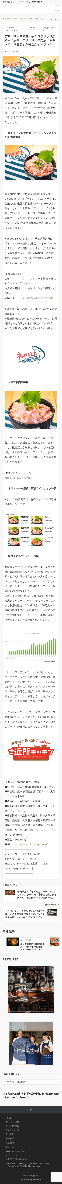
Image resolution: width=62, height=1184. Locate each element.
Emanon (37, 1179)
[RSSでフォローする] (31, 1110)
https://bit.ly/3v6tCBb (40, 297)
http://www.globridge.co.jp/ (31, 844)
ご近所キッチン (48, 29)
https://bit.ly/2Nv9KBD (18, 477)
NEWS (32, 28)
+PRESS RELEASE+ (12, 29)
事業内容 (10, 1138)
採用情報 (10, 1143)
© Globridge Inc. (31, 1176)
